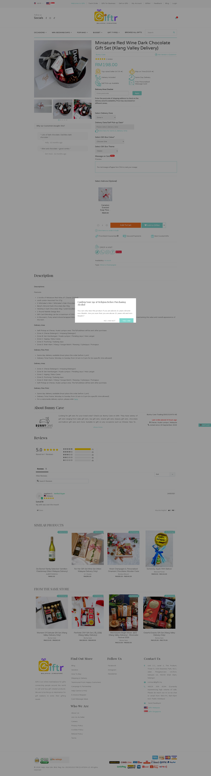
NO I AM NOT (109, 321)
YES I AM (126, 321)
